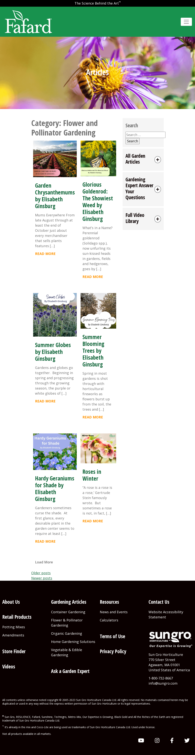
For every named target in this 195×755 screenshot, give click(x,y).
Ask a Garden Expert (70, 671)
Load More (44, 562)
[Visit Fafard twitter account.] (187, 740)
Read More (45, 253)
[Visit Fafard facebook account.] (172, 740)
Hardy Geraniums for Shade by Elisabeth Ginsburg (54, 488)
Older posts (41, 573)
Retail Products (16, 616)
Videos (8, 666)
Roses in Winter (91, 475)
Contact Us (159, 601)
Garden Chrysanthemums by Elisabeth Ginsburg (55, 196)
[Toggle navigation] (186, 22)
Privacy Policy (113, 651)
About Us (11, 601)
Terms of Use (112, 636)
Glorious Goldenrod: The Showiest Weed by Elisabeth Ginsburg (97, 202)
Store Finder (14, 651)
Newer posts (41, 578)
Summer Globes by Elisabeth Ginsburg (53, 351)
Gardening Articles (68, 601)
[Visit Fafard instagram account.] (157, 740)
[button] (143, 159)
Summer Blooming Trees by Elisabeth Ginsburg (93, 350)
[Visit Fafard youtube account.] (141, 740)
